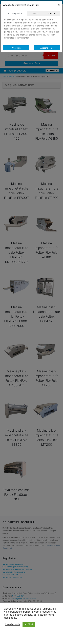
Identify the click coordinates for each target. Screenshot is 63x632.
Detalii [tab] (35, 13)
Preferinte (16, 48)
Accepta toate (47, 48)
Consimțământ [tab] (15, 13)
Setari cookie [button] (12, 624)
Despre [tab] (51, 13)
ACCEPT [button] (29, 624)
